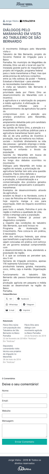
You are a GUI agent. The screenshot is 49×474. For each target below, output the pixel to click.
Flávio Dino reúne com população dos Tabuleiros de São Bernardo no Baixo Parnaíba (12, 330)
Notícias (7, 24)
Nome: (5, 390)
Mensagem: (8, 420)
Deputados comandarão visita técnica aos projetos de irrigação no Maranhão (12, 351)
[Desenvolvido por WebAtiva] (24, 468)
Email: (5, 400)
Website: (6, 410)
